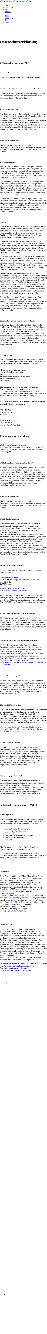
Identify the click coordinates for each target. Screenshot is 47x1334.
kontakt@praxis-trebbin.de (16, 590)
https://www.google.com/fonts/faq (13, 966)
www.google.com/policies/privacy (13, 911)
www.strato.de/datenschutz (10, 425)
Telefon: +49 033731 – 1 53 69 (12, 1317)
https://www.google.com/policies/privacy (15, 970)
